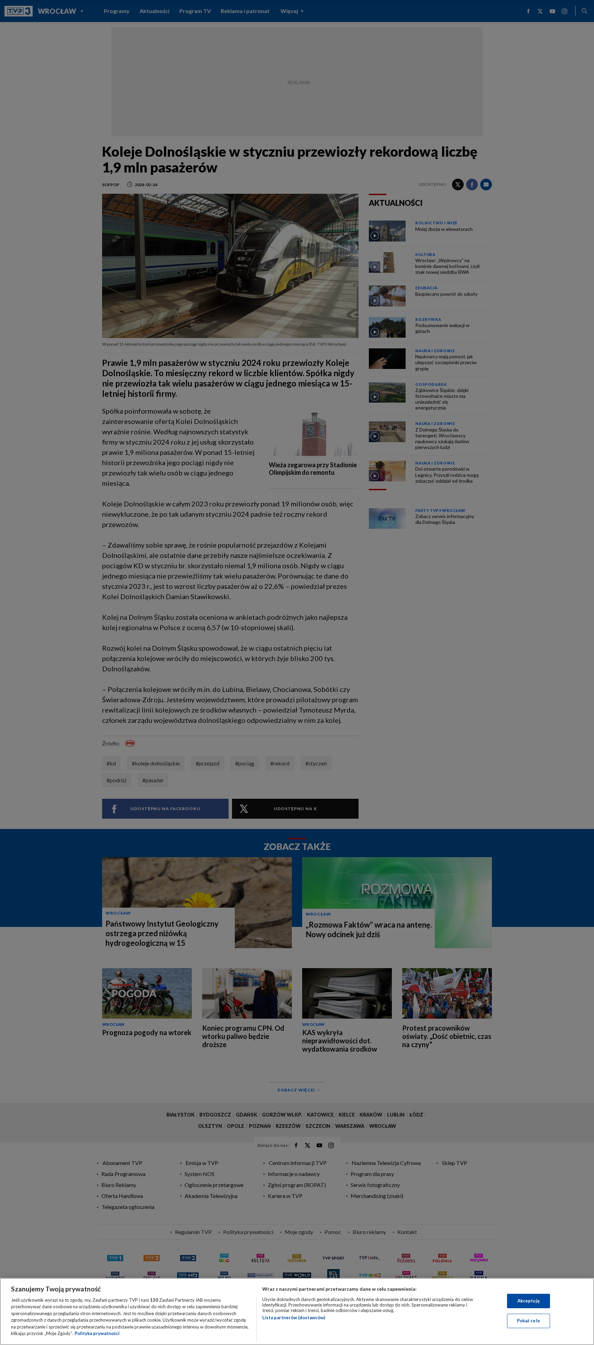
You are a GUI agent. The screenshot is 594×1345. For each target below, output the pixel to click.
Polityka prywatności (97, 1333)
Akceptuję (528, 1300)
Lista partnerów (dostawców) (293, 1317)
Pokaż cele (528, 1320)
